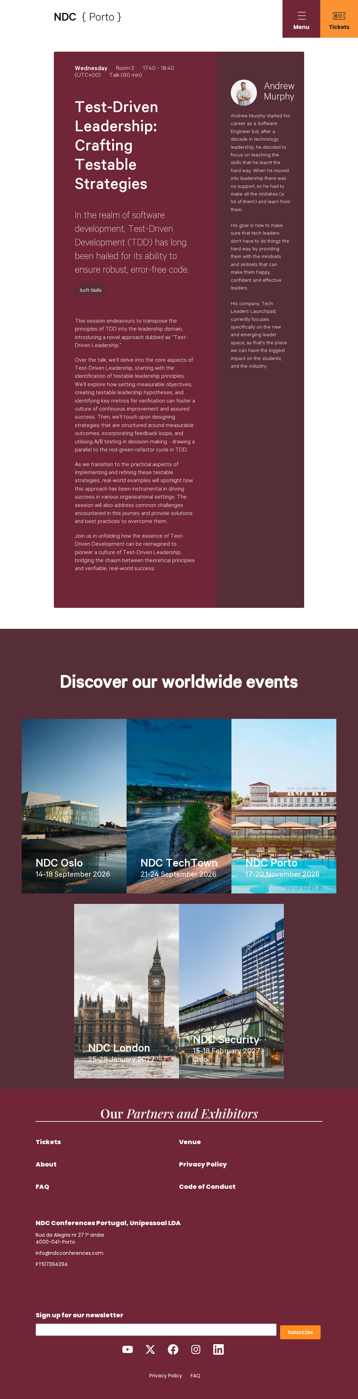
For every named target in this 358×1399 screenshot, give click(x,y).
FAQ (42, 1187)
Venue (190, 1142)
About (46, 1164)
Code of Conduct (207, 1187)
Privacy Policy (203, 1164)
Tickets (48, 1142)
